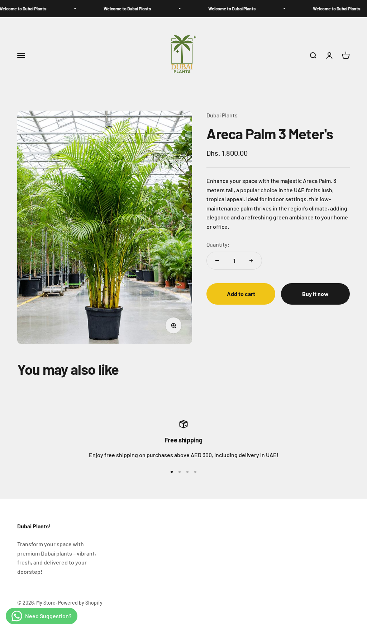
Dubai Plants (222, 115)
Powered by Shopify (80, 603)
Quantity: (218, 244)
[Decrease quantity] (217, 260)
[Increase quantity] (251, 260)
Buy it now (315, 293)
